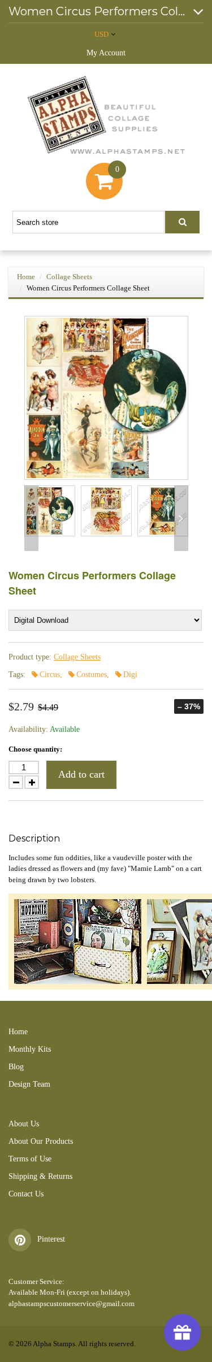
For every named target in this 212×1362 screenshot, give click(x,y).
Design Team (29, 1084)
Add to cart (81, 774)
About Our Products (40, 1141)
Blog (16, 1066)
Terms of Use (29, 1159)
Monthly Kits (29, 1049)
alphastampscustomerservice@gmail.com (71, 1303)
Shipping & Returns (40, 1176)
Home (26, 276)
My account (106, 53)
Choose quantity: (35, 749)
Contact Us (26, 1194)
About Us (23, 1124)
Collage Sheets (69, 276)
